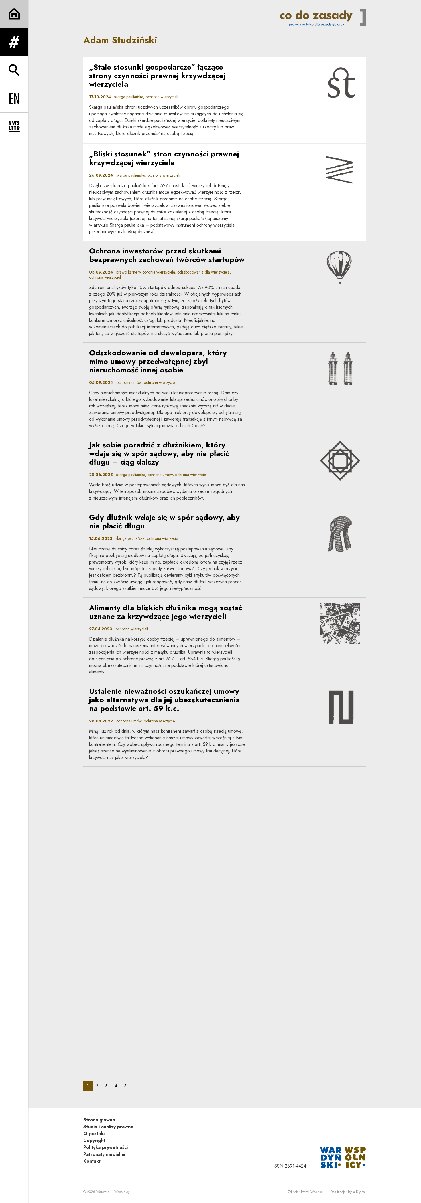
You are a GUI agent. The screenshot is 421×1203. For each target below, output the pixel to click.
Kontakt (92, 1161)
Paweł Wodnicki (312, 1191)
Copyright (94, 1140)
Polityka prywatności (105, 1147)
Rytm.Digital (357, 1191)
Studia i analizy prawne (108, 1126)
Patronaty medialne (104, 1154)
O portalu (94, 1133)
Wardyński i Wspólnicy (112, 1191)
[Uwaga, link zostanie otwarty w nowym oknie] (343, 1157)
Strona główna (99, 1120)
